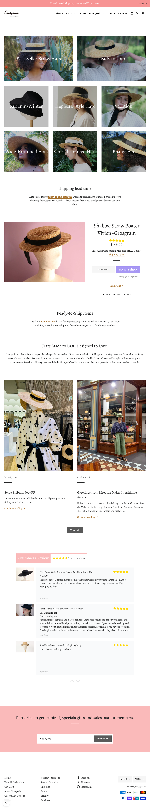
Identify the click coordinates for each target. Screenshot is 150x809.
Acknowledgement (50, 777)
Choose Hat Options (14, 795)
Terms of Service (49, 782)
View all (75, 530)
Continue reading (13, 508)
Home (7, 777)
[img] (60, 558)
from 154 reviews (76, 558)
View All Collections (14, 782)
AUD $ (138, 779)
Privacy (44, 795)
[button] (72, 682)
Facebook (85, 777)
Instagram (86, 786)
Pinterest (85, 782)
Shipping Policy (117, 254)
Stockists (45, 800)
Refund (44, 791)
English (123, 779)
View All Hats (64, 13)
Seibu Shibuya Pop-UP (19, 492)
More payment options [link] (128, 276)
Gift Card (9, 786)
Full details (115, 285)
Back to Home (118, 13)
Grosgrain (140, 786)
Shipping (45, 786)
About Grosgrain (91, 13)
